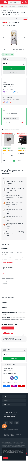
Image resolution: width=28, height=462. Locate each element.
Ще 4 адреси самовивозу (10, 118)
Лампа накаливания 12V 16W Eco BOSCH (15, 182)
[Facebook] (7, 102)
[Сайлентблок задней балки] (9, 147)
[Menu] (2, 2)
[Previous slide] (4, 37)
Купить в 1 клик (14, 72)
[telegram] (16, 378)
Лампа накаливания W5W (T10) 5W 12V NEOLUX (15, 232)
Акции (5, 6)
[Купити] (13, 160)
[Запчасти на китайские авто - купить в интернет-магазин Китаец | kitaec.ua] (5, 2)
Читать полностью (8, 262)
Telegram (17, 92)
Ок (5, 457)
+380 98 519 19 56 (8, 86)
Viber (6, 92)
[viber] (12, 378)
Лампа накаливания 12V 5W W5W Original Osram (14, 217)
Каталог (13, 6)
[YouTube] (10, 102)
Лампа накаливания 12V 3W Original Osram (14, 210)
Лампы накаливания (8, 10)
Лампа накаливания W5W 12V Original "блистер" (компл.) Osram (14, 225)
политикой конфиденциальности (18, 453)
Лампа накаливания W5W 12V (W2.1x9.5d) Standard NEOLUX (14, 196)
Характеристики (19, 18)
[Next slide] (24, 37)
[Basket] (25, 2)
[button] (13, 45)
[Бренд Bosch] (4, 22)
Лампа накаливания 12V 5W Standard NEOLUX (14, 203)
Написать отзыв (7, 328)
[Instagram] (4, 102)
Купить (15, 68)
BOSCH (3, 273)
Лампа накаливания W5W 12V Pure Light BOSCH (15, 189)
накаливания (5, 294)
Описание (11, 18)
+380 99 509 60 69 (8, 84)
